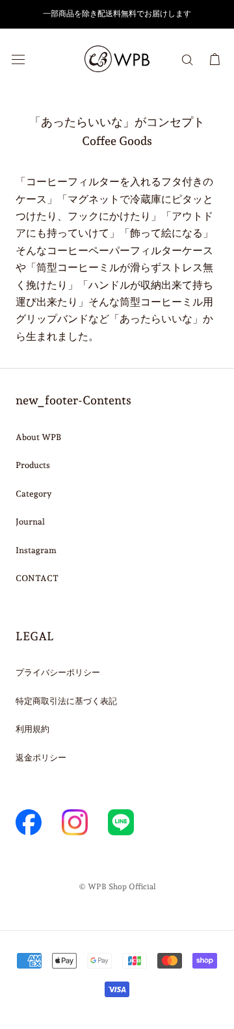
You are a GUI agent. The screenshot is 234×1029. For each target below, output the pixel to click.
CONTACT (37, 578)
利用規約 (32, 729)
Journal (30, 522)
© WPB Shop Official (117, 886)
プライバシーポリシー (58, 672)
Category (34, 494)
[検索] (187, 59)
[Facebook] (29, 822)
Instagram (36, 550)
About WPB (38, 437)
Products (33, 465)
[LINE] (121, 822)
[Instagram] (75, 822)
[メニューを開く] (18, 59)
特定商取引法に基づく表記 (66, 701)
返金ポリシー (41, 757)
